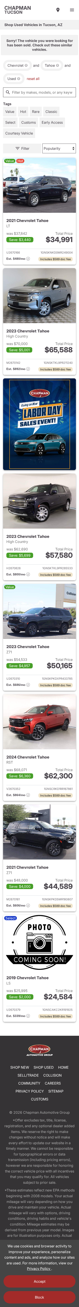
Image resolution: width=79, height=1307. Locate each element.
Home (63, 1067)
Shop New (19, 1067)
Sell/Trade (28, 1075)
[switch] (72, 10)
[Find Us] (58, 10)
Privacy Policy (30, 1091)
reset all (33, 78)
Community (29, 1083)
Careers (53, 1083)
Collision (52, 1075)
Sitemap (55, 1091)
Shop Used (44, 1067)
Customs (39, 1099)
